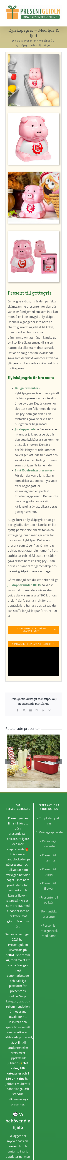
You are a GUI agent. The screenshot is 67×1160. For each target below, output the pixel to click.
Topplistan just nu (49, 820)
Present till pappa (49, 871)
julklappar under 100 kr (24, 585)
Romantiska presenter (49, 914)
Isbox (33, 761)
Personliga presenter (49, 843)
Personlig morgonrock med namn (49, 931)
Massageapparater (49, 832)
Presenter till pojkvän (49, 900)
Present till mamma (49, 857)
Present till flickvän (49, 885)
